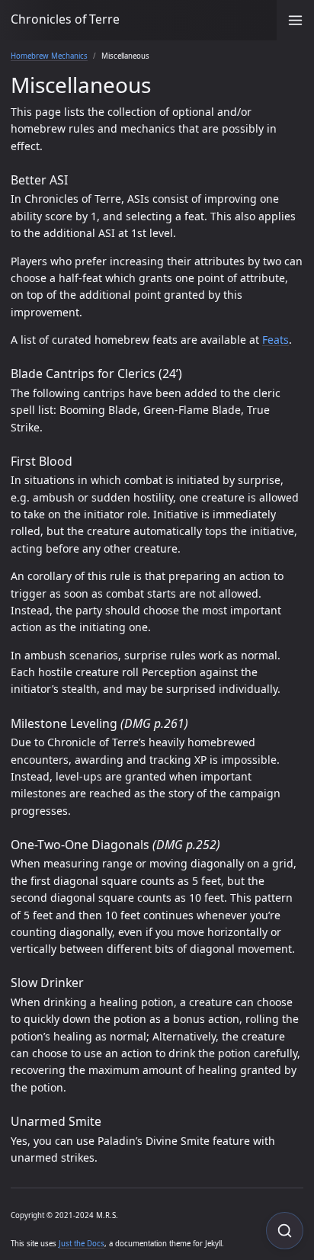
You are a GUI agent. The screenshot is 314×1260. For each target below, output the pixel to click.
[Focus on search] (284, 1230)
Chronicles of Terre (65, 19)
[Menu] (295, 20)
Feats (275, 339)
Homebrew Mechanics (49, 56)
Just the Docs (81, 1244)
